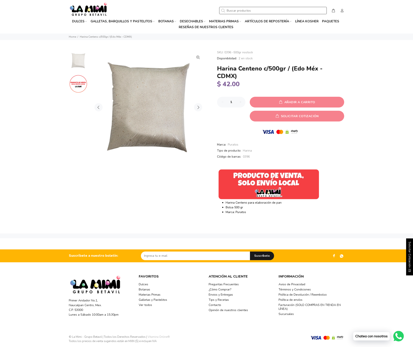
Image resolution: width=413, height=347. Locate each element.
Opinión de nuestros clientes (228, 310)
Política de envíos (290, 300)
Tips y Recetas (219, 300)
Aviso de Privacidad (292, 284)
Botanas (144, 289)
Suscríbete (262, 256)
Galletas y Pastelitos (153, 300)
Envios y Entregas (221, 295)
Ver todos (145, 305)
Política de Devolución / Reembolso (303, 295)
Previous (98, 107)
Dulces (143, 284)
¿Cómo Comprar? (220, 289)
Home (72, 36)
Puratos (233, 145)
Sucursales (286, 314)
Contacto (215, 305)
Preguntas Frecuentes (224, 284)
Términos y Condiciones (295, 289)
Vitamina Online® (159, 337)
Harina (247, 151)
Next (198, 107)
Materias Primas (149, 295)
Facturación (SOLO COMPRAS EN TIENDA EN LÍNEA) (310, 307)
